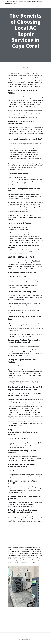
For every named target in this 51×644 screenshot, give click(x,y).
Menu (5, 6)
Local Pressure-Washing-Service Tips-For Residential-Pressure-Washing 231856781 (23, 2)
